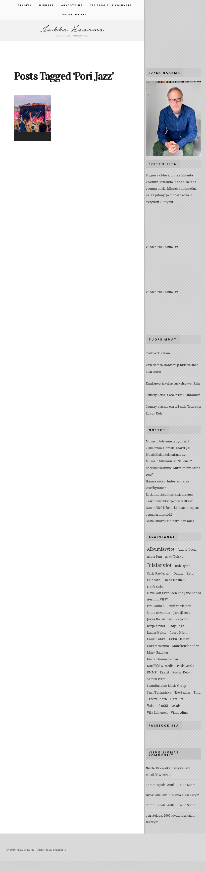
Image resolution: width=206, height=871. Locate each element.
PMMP (152, 672)
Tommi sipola (156, 785)
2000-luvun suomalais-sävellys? (168, 448)
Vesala (176, 706)
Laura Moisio (156, 632)
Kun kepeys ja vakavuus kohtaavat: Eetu (173, 383)
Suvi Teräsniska (159, 692)
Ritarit (164, 672)
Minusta (46, 5)
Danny (178, 573)
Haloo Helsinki (174, 580)
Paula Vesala (185, 666)
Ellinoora (153, 580)
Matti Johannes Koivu (162, 659)
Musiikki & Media (160, 666)
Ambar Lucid (187, 549)
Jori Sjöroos (181, 613)
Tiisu (196, 692)
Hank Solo (155, 587)
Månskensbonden (185, 646)
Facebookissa (74, 14)
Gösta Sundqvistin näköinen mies (170, 521)
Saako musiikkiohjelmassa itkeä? (169, 501)
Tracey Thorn (157, 699)
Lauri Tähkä (156, 639)
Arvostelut (72, 5)
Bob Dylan (182, 566)
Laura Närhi (178, 632)
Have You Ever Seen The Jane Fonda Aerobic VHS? (174, 596)
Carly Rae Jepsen (158, 573)
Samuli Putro (156, 679)
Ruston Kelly (181, 672)
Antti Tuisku (174, 556)
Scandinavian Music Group (166, 686)
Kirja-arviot (156, 626)
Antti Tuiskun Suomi (181, 785)
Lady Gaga (176, 626)
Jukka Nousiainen (159, 619)
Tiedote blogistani (158, 353)
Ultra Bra (177, 699)
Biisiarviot (159, 565)
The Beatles (182, 692)
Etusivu (25, 5)
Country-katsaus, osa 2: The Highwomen (173, 395)
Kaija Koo (182, 619)
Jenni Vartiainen (179, 606)
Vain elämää (157, 706)
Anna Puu (154, 556)
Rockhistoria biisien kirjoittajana (169, 494)
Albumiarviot (160, 549)
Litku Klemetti (179, 639)
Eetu (190, 573)
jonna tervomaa (158, 613)
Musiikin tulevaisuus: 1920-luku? (169, 461)
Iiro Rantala (155, 606)
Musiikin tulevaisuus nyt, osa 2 (167, 441)
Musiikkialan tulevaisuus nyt (166, 455)
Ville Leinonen (157, 712)
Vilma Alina (179, 712)
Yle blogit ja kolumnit (111, 5)
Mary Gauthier (157, 652)
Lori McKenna (158, 646)
